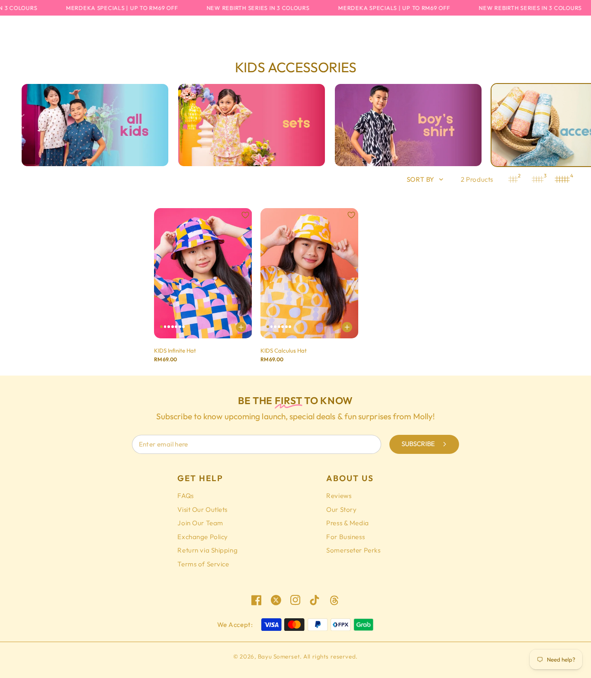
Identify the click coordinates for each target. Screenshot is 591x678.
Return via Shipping (207, 550)
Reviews (338, 496)
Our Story (341, 509)
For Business (345, 537)
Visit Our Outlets (202, 509)
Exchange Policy (202, 537)
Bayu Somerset (279, 656)
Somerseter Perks (353, 550)
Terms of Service (203, 564)
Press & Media (347, 523)
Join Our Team (200, 523)
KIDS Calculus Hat (283, 350)
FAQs (185, 496)
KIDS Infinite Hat (175, 350)
